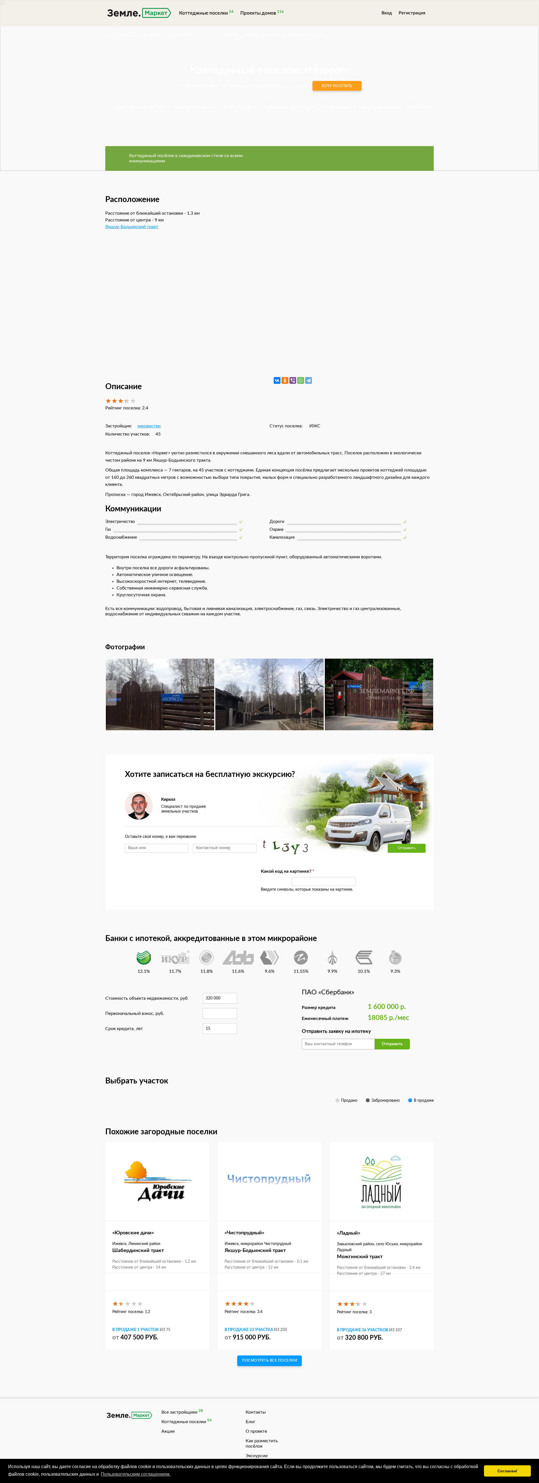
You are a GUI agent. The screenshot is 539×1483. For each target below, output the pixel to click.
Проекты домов (258, 13)
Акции (168, 1431)
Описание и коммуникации (362, 107)
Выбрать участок (141, 107)
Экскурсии (257, 1455)
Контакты (256, 1412)
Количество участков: (127, 434)
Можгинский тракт (360, 1256)
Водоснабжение (121, 537)
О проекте (256, 1431)
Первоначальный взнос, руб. (134, 1013)
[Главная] (138, 13)
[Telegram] (308, 380)
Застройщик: (118, 426)
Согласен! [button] (507, 1471)
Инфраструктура (291, 107)
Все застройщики (179, 1412)
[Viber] (292, 380)
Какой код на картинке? (273, 871)
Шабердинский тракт (138, 1250)
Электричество (120, 522)
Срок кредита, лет (124, 1028)
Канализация (282, 537)
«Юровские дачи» (133, 1232)
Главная (229, 35)
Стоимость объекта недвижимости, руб (146, 998)
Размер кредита (318, 1007)
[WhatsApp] (300, 380)
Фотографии (241, 107)
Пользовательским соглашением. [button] (135, 1474)
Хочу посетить (337, 86)
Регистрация (412, 13)
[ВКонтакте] (277, 380)
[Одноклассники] (285, 380)
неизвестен (149, 426)
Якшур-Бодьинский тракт (131, 227)
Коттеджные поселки (203, 13)
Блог (250, 1421)
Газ (108, 529)
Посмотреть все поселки (269, 1360)
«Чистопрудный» (244, 1232)
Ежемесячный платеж (325, 1018)
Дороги (277, 522)
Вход (387, 13)
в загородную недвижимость (163, 35)
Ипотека (421, 107)
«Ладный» (348, 1233)
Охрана (276, 529)
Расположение (194, 107)
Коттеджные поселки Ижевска (274, 35)
